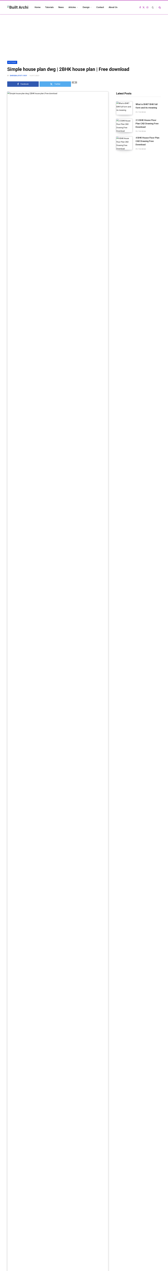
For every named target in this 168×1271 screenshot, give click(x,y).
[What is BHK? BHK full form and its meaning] (126, 108)
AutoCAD (12, 62)
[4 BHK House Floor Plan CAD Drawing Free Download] (126, 143)
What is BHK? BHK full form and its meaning (147, 106)
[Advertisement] (84, 33)
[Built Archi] (17, 7)
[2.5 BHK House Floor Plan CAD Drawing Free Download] (126, 125)
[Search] (158, 7)
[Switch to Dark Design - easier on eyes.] (152, 7)
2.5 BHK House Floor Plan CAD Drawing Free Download (147, 123)
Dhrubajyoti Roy (18, 76)
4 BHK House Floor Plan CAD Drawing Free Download (147, 141)
